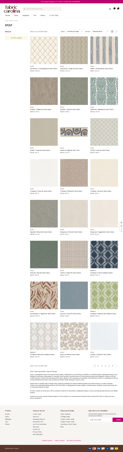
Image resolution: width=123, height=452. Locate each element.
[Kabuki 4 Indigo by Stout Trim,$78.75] (74, 132)
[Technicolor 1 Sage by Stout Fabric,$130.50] (74, 50)
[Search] (24, 9)
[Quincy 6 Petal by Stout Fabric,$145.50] (74, 336)
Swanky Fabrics (47, 440)
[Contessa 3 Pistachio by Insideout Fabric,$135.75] (104, 295)
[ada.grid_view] (112, 31)
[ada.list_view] (117, 31)
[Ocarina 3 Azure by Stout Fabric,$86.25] (74, 295)
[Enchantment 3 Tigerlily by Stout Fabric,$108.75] (44, 295)
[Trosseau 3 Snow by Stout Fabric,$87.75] (44, 173)
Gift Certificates (37, 434)
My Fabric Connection (74, 440)
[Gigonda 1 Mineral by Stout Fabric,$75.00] (44, 213)
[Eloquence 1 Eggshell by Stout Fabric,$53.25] (104, 213)
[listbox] (100, 31)
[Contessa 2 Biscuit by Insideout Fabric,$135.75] (44, 336)
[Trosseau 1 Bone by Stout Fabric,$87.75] (104, 173)
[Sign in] (110, 9)
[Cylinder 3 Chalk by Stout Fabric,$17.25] (104, 336)
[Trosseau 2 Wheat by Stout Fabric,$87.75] (74, 173)
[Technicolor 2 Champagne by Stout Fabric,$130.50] (44, 50)
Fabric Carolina (59, 440)
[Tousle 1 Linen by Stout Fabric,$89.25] (104, 132)
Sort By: (87, 31)
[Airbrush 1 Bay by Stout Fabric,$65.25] (44, 254)
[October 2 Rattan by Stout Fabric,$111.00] (44, 91)
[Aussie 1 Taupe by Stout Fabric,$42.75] (44, 132)
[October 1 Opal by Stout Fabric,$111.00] (74, 91)
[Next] (116, 365)
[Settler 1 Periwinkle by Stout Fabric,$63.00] (104, 50)
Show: (63, 31)
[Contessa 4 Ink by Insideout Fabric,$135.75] (104, 254)
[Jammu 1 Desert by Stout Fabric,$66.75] (74, 254)
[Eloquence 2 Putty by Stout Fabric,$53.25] (74, 213)
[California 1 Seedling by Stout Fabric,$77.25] (104, 91)
